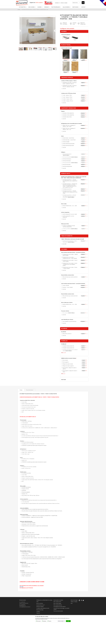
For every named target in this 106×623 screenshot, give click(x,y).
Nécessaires (39, 621)
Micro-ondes (64, 203)
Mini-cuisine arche (57, 601)
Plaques (63, 111)
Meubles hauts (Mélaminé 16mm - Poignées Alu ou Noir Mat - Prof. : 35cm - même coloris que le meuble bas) (74, 177)
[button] (20, 30)
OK (68, 621)
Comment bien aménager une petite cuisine (61, 609)
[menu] (53, 7)
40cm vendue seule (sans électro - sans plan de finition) (73, 283)
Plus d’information (29, 390)
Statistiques (44, 621)
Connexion (57, 2)
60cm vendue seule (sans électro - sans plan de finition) (73, 252)
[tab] (21, 390)
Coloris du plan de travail (66, 48)
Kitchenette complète (58, 600)
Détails (21, 390)
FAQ (37, 601)
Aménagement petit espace (60, 606)
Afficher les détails (61, 621)
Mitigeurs (63, 152)
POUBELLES (63, 344)
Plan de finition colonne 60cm (67, 275)
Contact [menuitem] (83, 7)
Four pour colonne (65, 310)
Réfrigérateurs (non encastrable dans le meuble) (71, 123)
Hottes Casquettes (65, 212)
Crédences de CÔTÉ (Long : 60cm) (68, 93)
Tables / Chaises (74, 601)
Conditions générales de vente (42, 608)
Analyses (49, 621)
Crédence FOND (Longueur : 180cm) (68, 80)
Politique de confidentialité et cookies (44, 600)
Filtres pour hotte (65, 223)
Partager (63, 379)
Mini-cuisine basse (57, 603)
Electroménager (74, 600)
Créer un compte (64, 2)
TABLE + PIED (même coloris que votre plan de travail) (72, 239)
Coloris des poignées (65, 34)
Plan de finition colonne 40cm (67, 293)
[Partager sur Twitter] (68, 380)
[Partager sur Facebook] (67, 380)
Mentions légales (40, 606)
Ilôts (71, 603)
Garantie (38, 613)
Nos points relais (39, 609)
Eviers (62, 136)
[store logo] (22, 2)
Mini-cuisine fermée (58, 604)
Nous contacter (39, 603)
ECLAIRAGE (63, 331)
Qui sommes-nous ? (40, 604)
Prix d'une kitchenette (58, 611)
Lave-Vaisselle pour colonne (67, 319)
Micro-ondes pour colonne (66, 302)
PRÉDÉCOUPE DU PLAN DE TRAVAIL (68, 358)
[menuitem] (23, 7)
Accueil (19, 9)
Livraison (38, 611)
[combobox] (76, 3)
